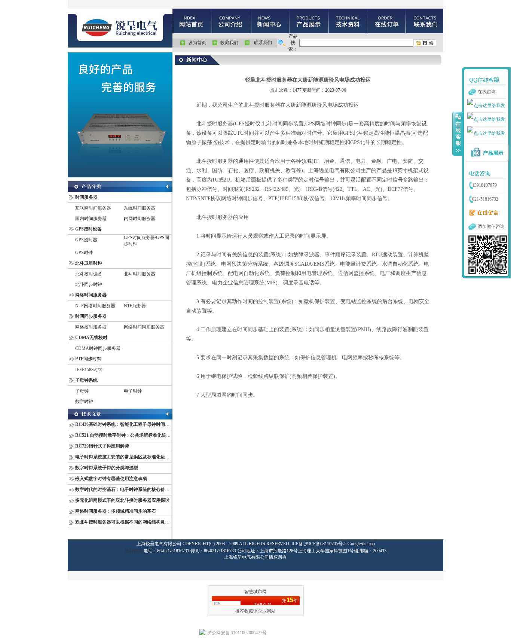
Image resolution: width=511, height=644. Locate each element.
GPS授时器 (86, 239)
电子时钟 (133, 391)
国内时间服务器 (91, 218)
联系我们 (263, 42)
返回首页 (134, 550)
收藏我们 (229, 42)
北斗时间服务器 (139, 274)
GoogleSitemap (361, 543)
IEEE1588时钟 (88, 369)
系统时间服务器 (139, 208)
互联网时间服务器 (93, 208)
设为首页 (197, 42)
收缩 (457, 134)
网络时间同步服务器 (144, 327)
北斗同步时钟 (88, 284)
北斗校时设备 (88, 274)
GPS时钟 (84, 252)
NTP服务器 (135, 305)
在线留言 (482, 213)
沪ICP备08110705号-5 (325, 543)
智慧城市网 (255, 591)
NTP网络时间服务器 (95, 305)
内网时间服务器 (139, 218)
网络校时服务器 (91, 327)
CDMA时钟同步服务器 (97, 348)
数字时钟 (84, 401)
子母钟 (82, 391)
